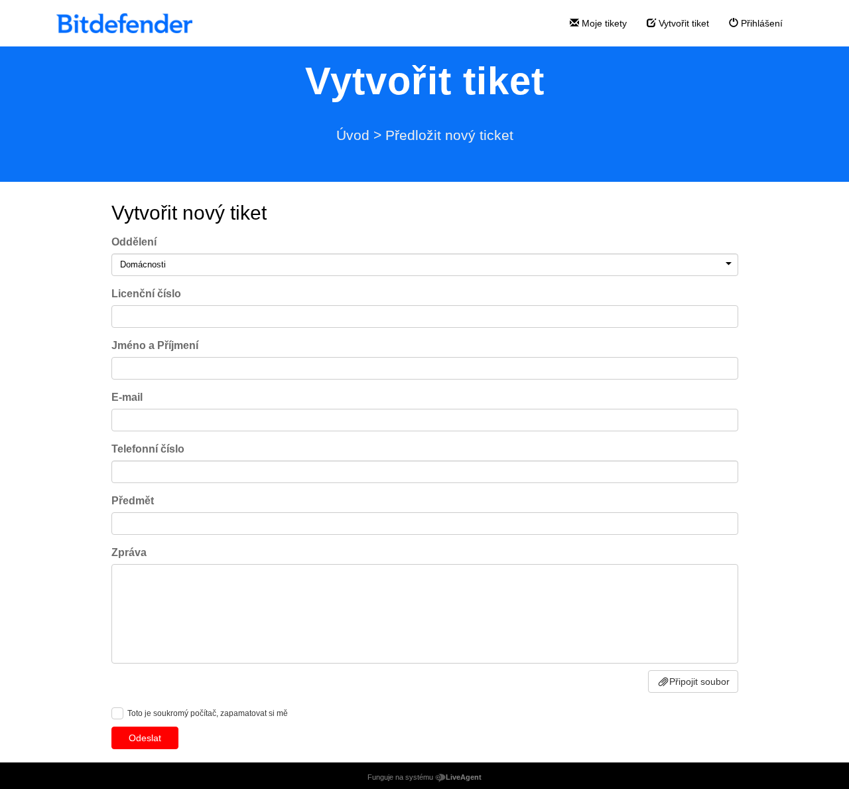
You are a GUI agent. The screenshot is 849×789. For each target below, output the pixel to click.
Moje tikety (603, 23)
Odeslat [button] (145, 738)
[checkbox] (117, 713)
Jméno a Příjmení (154, 345)
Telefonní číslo (147, 449)
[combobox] (424, 264)
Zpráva (129, 552)
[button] (729, 264)
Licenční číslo (146, 293)
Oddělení (134, 242)
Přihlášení (760, 23)
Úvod (352, 135)
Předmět (132, 500)
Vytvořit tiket (682, 23)
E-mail (127, 397)
